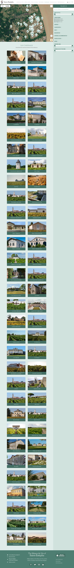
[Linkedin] (43, 564)
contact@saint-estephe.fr (14, 555)
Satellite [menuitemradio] (7, 6)
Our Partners (59, 563)
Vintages (56, 24)
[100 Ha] (72, 45)
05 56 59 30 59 (12, 556)
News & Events (53, 2)
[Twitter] (35, 564)
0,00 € (68, 2)
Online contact (12, 562)
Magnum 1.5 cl (59, 21)
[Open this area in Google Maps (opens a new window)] (2, 41)
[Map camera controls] (51, 36)
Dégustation (57, 33)
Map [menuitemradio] (3, 6)
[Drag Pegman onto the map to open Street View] (51, 40)
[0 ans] (54, 50)
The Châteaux (59, 559)
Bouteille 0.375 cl (59, 20)
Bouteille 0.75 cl (59, 18)
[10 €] (54, 14)
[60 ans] (72, 50)
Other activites (57, 38)
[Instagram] (39, 564)
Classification (57, 27)
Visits (55, 30)
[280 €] (72, 14)
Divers (55, 41)
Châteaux (46, 2)
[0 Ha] (54, 45)
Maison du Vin (20, 2)
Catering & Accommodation (60, 35)
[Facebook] (30, 564)
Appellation (27, 2)
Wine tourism (34, 2)
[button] (36, 35)
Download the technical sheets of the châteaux (27, 47)
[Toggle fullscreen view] (51, 6)
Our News (58, 561)
